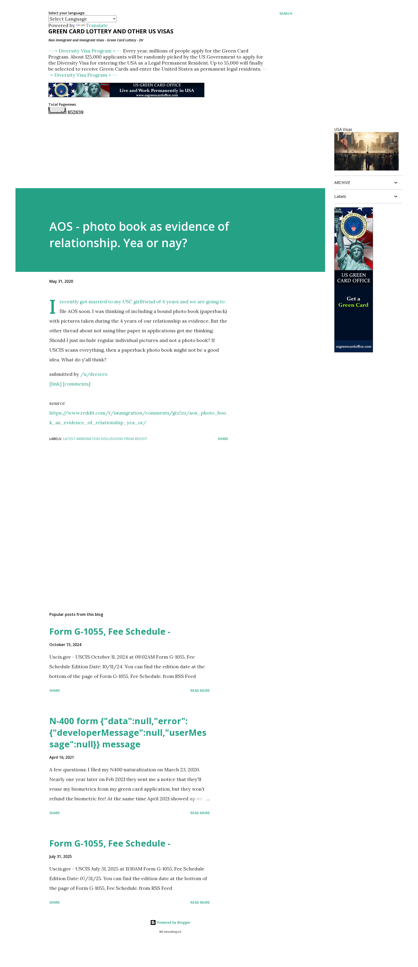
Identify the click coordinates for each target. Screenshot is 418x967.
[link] (55, 384)
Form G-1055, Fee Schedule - (109, 631)
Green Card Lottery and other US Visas (110, 31)
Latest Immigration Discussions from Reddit (105, 438)
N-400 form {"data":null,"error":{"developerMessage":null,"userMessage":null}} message (127, 732)
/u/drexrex (94, 374)
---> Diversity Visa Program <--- (85, 51)
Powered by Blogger (173, 922)
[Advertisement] (131, 484)
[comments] (76, 384)
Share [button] (223, 438)
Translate (97, 25)
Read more (200, 690)
